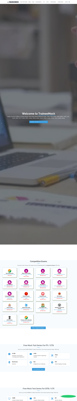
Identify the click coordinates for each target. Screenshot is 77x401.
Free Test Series (23, 2)
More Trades (38, 369)
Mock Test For (38, 123)
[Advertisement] (38, 252)
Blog (30, 2)
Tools (33, 2)
